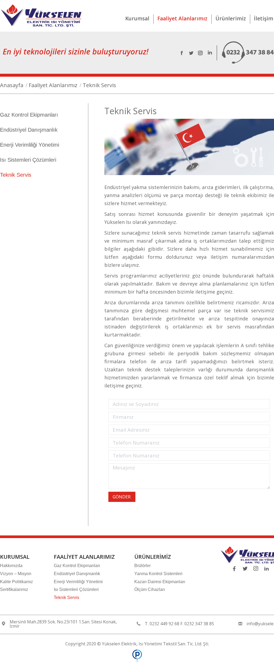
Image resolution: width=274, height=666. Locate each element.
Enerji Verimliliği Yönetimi (29, 145)
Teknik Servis (15, 175)
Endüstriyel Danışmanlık (29, 130)
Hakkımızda (11, 565)
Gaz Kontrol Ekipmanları (29, 115)
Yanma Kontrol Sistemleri (158, 573)
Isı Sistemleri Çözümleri (28, 160)
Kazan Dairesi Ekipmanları (159, 581)
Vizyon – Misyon (15, 573)
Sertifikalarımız (14, 589)
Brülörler (142, 565)
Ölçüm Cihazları (149, 589)
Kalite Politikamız (16, 581)
